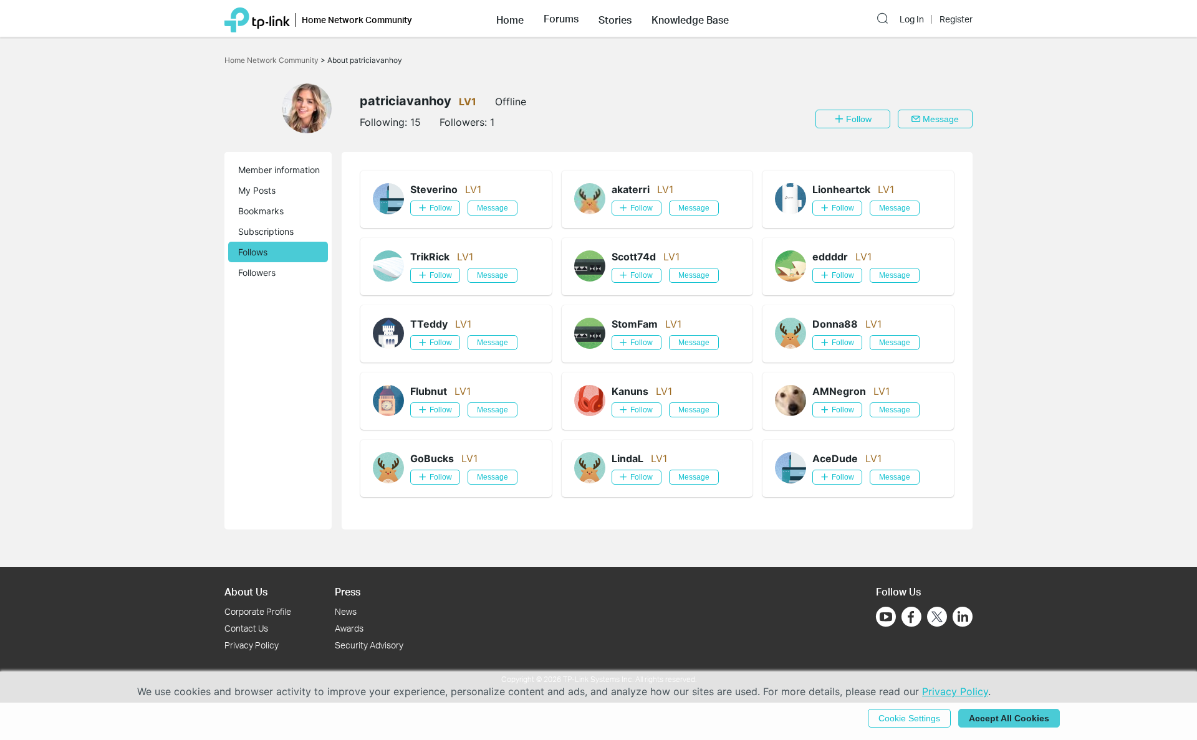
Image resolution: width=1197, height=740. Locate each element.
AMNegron (839, 391)
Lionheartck (841, 189)
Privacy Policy (251, 645)
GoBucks (432, 458)
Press (347, 591)
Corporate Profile (257, 611)
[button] (510, 18)
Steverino (434, 189)
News (346, 611)
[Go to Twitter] (937, 618)
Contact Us (246, 628)
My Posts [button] (257, 190)
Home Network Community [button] (357, 19)
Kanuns (630, 391)
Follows (252, 252)
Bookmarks (261, 211)
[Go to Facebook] (911, 617)
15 (415, 122)
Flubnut (428, 391)
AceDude (835, 458)
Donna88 (835, 324)
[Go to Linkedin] (963, 617)
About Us (245, 591)
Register (956, 19)
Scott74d (634, 256)
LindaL (627, 458)
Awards (349, 628)
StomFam (635, 324)
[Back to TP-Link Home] (257, 18)
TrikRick (429, 256)
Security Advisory (369, 645)
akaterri (631, 189)
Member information (279, 169)
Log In (912, 19)
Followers (257, 272)
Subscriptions (266, 231)
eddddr (830, 256)
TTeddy (429, 324)
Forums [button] (561, 19)
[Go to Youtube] (886, 617)
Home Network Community (272, 60)
